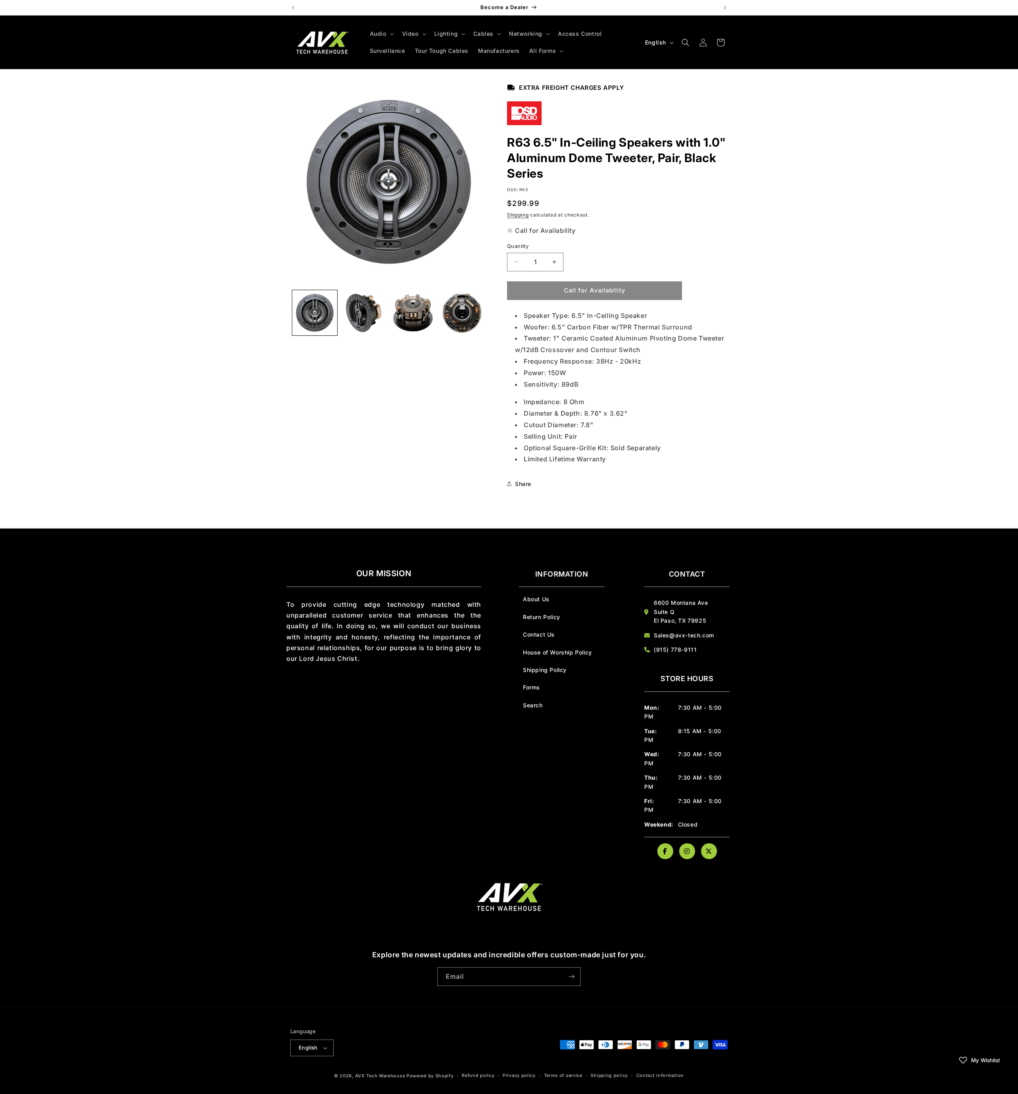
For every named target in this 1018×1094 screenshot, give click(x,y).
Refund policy (478, 1075)
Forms (531, 687)
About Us (536, 599)
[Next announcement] (725, 7)
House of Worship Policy (557, 652)
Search (533, 705)
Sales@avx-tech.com (684, 635)
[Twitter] (709, 851)
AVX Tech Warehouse (380, 1076)
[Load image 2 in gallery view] (363, 312)
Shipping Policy (545, 669)
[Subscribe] (571, 976)
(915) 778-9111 (675, 649)
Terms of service (563, 1075)
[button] (381, 33)
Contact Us (539, 634)
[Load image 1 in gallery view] (314, 312)
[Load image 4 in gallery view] (461, 312)
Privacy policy (519, 1075)
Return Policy (541, 617)
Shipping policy (609, 1075)
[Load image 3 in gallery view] (412, 312)
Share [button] (523, 483)
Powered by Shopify (430, 1076)
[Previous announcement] (293, 7)
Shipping (518, 215)
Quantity (517, 246)
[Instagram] (687, 851)
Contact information (660, 1075)
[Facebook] (665, 851)
